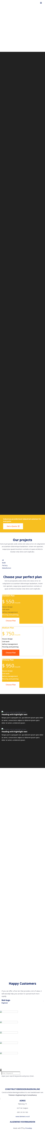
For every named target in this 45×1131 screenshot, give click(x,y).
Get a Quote (12, 526)
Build (4, 563)
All (3, 560)
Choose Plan (11, 621)
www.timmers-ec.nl (23, 1116)
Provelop (28, 1128)
